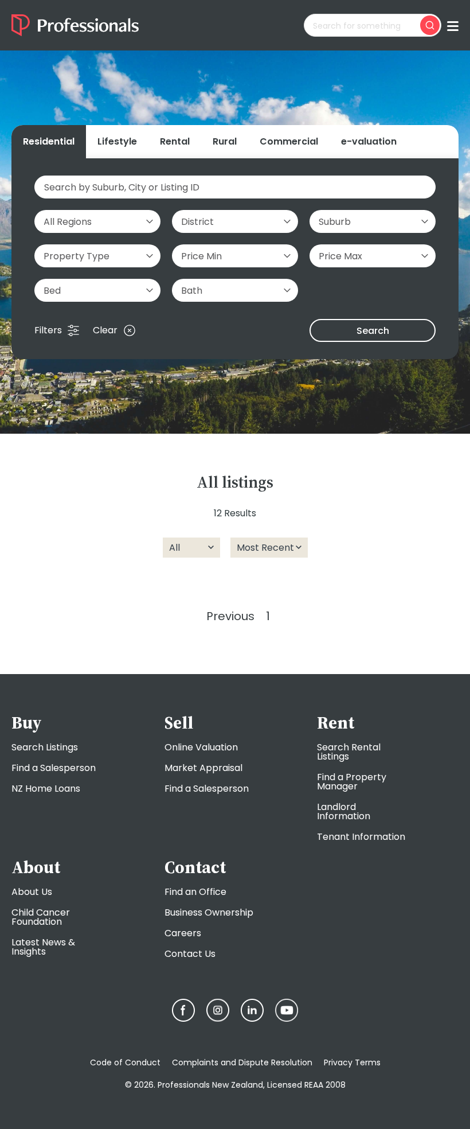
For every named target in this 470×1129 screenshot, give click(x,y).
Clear (105, 330)
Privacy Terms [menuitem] (352, 1062)
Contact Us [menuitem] (190, 953)
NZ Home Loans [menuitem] (45, 788)
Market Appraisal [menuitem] (203, 767)
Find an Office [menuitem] (195, 891)
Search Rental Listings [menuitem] (349, 752)
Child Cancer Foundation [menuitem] (40, 917)
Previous (230, 616)
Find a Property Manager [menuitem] (351, 781)
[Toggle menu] (453, 25)
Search (373, 330)
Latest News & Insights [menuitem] (43, 947)
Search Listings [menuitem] (44, 747)
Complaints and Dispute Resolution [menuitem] (242, 1062)
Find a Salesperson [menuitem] (53, 767)
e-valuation (369, 141)
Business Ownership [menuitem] (208, 912)
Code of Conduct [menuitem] (125, 1062)
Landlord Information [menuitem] (343, 811)
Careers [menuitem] (182, 933)
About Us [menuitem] (31, 891)
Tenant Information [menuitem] (361, 836)
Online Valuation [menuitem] (201, 747)
